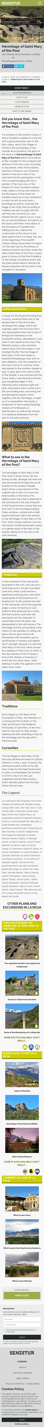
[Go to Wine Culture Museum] (22, 1140)
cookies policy (31, 1410)
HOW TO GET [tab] (22, 97)
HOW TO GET (22, 1295)
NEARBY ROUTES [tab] (22, 107)
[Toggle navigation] (40, 3)
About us (22, 1367)
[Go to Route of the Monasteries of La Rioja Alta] (22, 1016)
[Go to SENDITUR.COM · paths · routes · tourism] (11, 3)
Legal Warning (28, 1330)
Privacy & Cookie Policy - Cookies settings (22, 1384)
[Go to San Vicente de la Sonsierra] (22, 1231)
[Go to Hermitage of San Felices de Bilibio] (22, 1107)
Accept (22, 1420)
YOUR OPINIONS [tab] (22, 102)
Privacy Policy (10, 1332)
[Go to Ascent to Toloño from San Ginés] (22, 983)
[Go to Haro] (22, 1198)
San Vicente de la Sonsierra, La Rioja (21, 54)
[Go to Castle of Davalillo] (22, 1074)
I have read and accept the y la (21, 1331)
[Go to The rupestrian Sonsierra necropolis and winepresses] (22, 947)
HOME (12, 77)
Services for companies (22, 1373)
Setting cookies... (22, 1424)
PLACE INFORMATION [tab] (22, 93)
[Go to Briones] (22, 1264)
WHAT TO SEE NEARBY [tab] (22, 111)
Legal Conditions (22, 1378)
